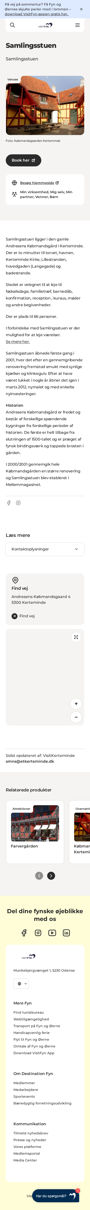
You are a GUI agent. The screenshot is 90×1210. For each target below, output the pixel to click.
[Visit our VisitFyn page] (24, 933)
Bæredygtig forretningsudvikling (42, 1103)
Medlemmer (24, 1083)
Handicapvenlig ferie (31, 1033)
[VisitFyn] (28, 956)
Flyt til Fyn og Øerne (31, 1039)
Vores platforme (27, 1147)
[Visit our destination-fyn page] (66, 933)
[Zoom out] (76, 717)
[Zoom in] (76, 704)
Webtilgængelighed (31, 1019)
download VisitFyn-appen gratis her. (37, 14)
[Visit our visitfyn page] (38, 933)
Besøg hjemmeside (37, 183)
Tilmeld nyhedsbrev (30, 1133)
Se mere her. (18, 341)
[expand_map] (76, 637)
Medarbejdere (25, 1090)
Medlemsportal (26, 1153)
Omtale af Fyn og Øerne (34, 1046)
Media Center (25, 1160)
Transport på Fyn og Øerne (36, 1026)
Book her (21, 160)
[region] (45, 677)
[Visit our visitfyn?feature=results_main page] (52, 933)
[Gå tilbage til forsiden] (45, 25)
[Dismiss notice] (81, 9)
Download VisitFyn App (33, 1053)
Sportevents (24, 1096)
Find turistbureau (28, 1012)
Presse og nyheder (29, 1140)
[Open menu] (77, 25)
